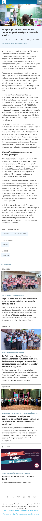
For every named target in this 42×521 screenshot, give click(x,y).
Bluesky (29, 496)
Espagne (5, 244)
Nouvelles (5, 255)
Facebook (7, 496)
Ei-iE (3, 2)
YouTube (18, 496)
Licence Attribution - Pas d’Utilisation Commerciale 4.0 (21, 510)
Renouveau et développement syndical (14, 234)
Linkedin (34, 496)
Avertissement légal (9, 514)
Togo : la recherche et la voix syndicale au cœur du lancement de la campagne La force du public (21, 295)
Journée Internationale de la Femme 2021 (21, 465)
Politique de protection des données (27, 514)
